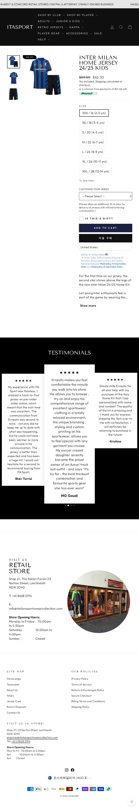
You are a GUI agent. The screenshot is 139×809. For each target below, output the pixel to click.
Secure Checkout (81, 695)
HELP (42, 39)
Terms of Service (81, 684)
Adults (44, 21)
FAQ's (10, 695)
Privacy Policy (79, 678)
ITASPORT (20, 27)
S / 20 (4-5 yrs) (93, 132)
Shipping (100, 81)
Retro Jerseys (51, 27)
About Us (12, 690)
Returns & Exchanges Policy (87, 690)
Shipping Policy (80, 706)
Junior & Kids (68, 21)
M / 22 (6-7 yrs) (93, 142)
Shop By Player (81, 15)
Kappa (75, 27)
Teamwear (13, 684)
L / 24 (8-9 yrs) (92, 152)
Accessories (77, 33)
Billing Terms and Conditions (88, 701)
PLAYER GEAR (49, 33)
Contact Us (13, 712)
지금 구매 (105, 238)
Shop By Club (50, 15)
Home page (14, 678)
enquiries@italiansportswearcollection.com (32, 737)
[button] (86, 180)
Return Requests (16, 706)
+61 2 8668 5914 (21, 741)
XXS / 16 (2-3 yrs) (94, 113)
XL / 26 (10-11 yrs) (94, 161)
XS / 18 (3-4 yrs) (93, 123)
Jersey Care (14, 701)
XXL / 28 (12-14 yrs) (95, 171)
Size (83, 106)
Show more (88, 306)
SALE (98, 33)
